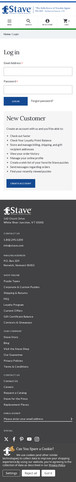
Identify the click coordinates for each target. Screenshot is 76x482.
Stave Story (11, 337)
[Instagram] (36, 439)
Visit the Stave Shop (16, 348)
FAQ (6, 298)
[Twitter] (6, 439)
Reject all (31, 473)
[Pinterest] (21, 439)
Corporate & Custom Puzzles (21, 287)
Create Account (20, 183)
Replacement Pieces (16, 404)
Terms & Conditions (16, 366)
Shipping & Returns (16, 292)
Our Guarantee (13, 354)
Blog (6, 342)
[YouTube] (29, 439)
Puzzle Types (12, 281)
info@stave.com (13, 245)
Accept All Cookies (48, 473)
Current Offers (13, 310)
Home (7, 34)
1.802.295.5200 (13, 239)
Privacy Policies (13, 360)
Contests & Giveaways (18, 322)
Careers (9, 386)
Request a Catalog (15, 392)
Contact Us (11, 380)
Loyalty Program (14, 304)
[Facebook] (14, 439)
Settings (11, 473)
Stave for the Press (16, 398)
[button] (28, 22)
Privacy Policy (57, 465)
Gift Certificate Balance (18, 316)
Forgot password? (42, 100)
